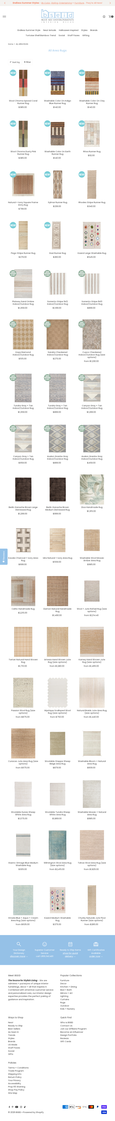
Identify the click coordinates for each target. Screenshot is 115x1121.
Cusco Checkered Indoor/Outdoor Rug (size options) (92, 355)
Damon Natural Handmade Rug (57, 610)
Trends (11, 1035)
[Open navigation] (4, 16)
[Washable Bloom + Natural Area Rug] (92, 743)
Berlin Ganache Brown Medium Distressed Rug (57, 508)
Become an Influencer (71, 1031)
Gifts (10, 1054)
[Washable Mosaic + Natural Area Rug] (92, 794)
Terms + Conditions (18, 1067)
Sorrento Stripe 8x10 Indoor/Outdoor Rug (91, 302)
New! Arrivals (49, 30)
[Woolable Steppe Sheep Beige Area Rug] (57, 743)
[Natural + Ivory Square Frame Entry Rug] (23, 184)
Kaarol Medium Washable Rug (57, 919)
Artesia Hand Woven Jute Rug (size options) (57, 661)
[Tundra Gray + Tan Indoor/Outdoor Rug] (23, 388)
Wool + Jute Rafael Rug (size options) (92, 610)
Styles (84, 30)
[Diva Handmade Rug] (92, 489)
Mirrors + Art (66, 993)
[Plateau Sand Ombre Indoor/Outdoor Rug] (23, 284)
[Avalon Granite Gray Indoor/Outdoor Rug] (57, 438)
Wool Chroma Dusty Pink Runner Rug (23, 152)
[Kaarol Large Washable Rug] (92, 235)
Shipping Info (14, 1074)
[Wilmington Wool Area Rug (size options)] (57, 845)
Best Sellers (14, 1028)
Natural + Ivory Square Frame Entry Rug (23, 203)
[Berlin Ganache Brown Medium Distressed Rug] (57, 489)
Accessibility (14, 1083)
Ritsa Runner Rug (92, 151)
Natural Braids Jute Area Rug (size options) (92, 711)
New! (10, 1022)
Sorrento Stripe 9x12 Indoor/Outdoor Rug (57, 302)
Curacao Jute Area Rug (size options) (23, 762)
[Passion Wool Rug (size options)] (23, 693)
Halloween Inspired (68, 30)
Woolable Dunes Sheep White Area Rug (23, 813)
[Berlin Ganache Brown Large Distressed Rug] (23, 489)
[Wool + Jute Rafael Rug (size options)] (92, 591)
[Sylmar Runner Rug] (57, 184)
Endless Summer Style (29, 30)
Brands (93, 30)
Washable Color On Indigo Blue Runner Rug (57, 102)
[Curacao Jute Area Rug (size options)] (23, 743)
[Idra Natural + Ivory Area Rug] (57, 540)
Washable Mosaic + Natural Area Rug (92, 813)
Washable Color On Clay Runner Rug (92, 102)
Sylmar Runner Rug (57, 202)
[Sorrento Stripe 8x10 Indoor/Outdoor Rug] (92, 284)
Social (62, 35)
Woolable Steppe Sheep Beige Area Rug (57, 762)
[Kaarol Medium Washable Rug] (57, 900)
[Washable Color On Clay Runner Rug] (92, 83)
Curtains (64, 999)
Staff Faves (74, 35)
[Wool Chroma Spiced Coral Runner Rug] (23, 83)
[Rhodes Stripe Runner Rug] (92, 184)
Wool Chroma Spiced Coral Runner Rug (23, 102)
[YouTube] (16, 1107)
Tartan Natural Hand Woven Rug (23, 661)
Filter (28, 62)
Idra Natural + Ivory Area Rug (57, 557)
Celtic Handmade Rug (23, 608)
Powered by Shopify (33, 1112)
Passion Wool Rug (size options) (23, 711)
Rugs (62, 1002)
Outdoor (64, 1005)
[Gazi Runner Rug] (57, 235)
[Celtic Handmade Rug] (23, 591)
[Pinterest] (12, 1107)
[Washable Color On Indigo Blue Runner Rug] (57, 83)
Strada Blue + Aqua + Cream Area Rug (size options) (23, 919)
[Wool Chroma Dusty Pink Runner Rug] (23, 134)
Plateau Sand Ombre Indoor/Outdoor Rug (23, 302)
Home (10, 44)
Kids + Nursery (67, 1008)
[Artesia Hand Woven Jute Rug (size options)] (57, 642)
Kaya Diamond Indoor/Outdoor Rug (23, 353)
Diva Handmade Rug (92, 507)
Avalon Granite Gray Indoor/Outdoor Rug (57, 457)
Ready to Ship (15, 1025)
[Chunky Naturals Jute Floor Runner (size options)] (92, 900)
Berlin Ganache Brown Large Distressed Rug (23, 508)
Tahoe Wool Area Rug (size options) (92, 864)
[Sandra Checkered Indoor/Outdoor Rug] (57, 334)
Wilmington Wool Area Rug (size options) (57, 864)
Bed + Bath (66, 989)
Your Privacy (14, 1080)
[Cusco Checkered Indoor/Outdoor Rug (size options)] (92, 334)
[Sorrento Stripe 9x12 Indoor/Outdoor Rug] (57, 284)
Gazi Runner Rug (57, 253)
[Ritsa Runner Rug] (92, 134)
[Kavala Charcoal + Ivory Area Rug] (23, 540)
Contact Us (66, 1025)
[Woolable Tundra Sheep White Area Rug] (57, 794)
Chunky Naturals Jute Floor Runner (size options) (92, 919)
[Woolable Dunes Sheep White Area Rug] (23, 794)
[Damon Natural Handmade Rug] (57, 591)
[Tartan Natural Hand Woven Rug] (23, 642)
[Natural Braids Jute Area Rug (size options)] (92, 693)
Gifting (85, 35)
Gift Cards (65, 1041)
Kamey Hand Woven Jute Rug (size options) (92, 661)
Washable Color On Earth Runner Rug (57, 152)
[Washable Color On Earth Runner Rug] (57, 134)
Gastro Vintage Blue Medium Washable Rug (23, 864)
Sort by (16, 62)
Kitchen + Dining (68, 986)
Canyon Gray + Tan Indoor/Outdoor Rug (91, 407)
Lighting (64, 996)
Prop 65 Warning (16, 1086)
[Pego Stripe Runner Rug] (23, 235)
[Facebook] (9, 1107)
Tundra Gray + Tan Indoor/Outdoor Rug (23, 407)
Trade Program (16, 1070)
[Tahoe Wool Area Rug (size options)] (92, 845)
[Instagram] (21, 1107)
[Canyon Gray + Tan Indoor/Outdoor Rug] (92, 388)
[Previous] (5, 3)
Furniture (64, 980)
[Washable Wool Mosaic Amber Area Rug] (92, 540)
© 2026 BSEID (14, 1112)
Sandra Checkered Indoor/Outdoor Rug (57, 353)
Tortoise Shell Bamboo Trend (41, 35)
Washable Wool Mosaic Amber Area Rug (92, 559)
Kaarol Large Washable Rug (92, 253)
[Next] (110, 3)
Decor (63, 983)
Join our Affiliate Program (73, 1028)
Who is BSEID (66, 1022)
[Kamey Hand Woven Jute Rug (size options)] (92, 642)
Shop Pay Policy (16, 1089)
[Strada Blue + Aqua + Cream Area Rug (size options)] (23, 900)
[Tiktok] (25, 1107)
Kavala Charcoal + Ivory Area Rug (23, 559)
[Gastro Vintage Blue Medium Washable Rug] (23, 845)
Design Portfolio (68, 1035)
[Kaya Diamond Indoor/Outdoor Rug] (23, 334)
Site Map (12, 1092)
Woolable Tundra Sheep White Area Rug (57, 813)
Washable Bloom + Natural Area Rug (92, 762)
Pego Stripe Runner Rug (23, 253)
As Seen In (13, 1031)
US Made (12, 1044)
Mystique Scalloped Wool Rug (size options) (57, 711)
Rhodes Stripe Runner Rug (92, 202)
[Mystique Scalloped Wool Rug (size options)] (57, 693)
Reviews (64, 1038)
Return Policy (14, 1077)
